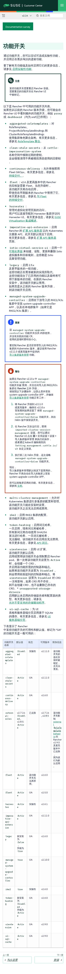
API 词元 (42, 543)
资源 (56, 960)
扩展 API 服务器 (32, 230)
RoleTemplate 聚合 (29, 141)
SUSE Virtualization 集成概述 (35, 218)
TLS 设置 (12, 960)
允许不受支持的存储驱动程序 (26, 602)
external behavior (57, 729)
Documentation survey (17, 26)
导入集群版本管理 (19, 354)
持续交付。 (16, 175)
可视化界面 (16, 251)
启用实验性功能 (21, 69)
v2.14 (25, 15)
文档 (19, 485)
